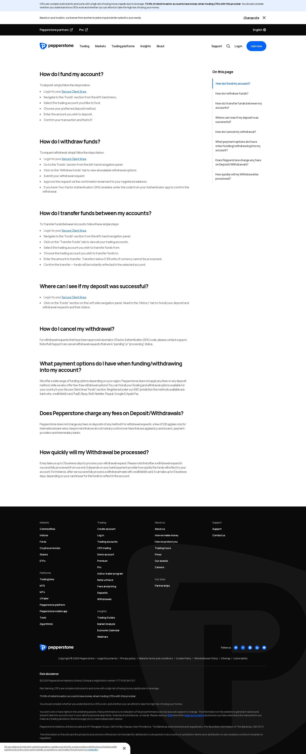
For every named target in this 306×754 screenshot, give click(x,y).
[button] (260, 29)
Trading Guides (106, 617)
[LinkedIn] (257, 647)
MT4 (42, 592)
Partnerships (162, 585)
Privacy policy (128, 658)
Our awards (161, 560)
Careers (159, 567)
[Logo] (57, 46)
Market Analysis (106, 624)
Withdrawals (104, 599)
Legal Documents (107, 658)
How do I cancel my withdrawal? (235, 132)
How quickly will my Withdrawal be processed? (237, 176)
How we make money (166, 535)
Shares (44, 554)
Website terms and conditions (156, 658)
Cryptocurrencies (50, 548)
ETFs (42, 560)
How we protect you (166, 541)
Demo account (105, 554)
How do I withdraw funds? (231, 93)
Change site (251, 18)
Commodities (47, 529)
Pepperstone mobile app (53, 611)
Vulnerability (240, 658)
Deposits (102, 592)
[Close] (264, 18)
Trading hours (163, 548)
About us (160, 529)
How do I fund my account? (233, 83)
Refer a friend (105, 580)
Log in (238, 46)
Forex (43, 541)
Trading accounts (107, 541)
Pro (81, 30)
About (161, 46)
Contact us (218, 535)
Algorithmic (46, 624)
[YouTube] (264, 647)
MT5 (42, 585)
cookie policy (93, 749)
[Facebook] (243, 647)
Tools (43, 617)
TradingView (47, 579)
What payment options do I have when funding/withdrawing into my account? (237, 146)
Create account (106, 529)
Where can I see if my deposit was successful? (237, 120)
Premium (102, 560)
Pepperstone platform (52, 604)
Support (216, 46)
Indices (44, 535)
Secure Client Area (74, 91)
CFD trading (104, 548)
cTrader (44, 598)
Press (158, 554)
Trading (84, 46)
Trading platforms (123, 46)
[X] (236, 647)
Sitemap (225, 658)
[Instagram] (250, 647)
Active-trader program (110, 573)
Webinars (102, 636)
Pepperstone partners (54, 30)
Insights (145, 46)
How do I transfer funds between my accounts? (238, 105)
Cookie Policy (183, 658)
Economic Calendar (108, 630)
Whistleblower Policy (206, 658)
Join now (256, 46)
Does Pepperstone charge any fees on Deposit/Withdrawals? (238, 162)
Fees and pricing (106, 586)
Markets (100, 46)
